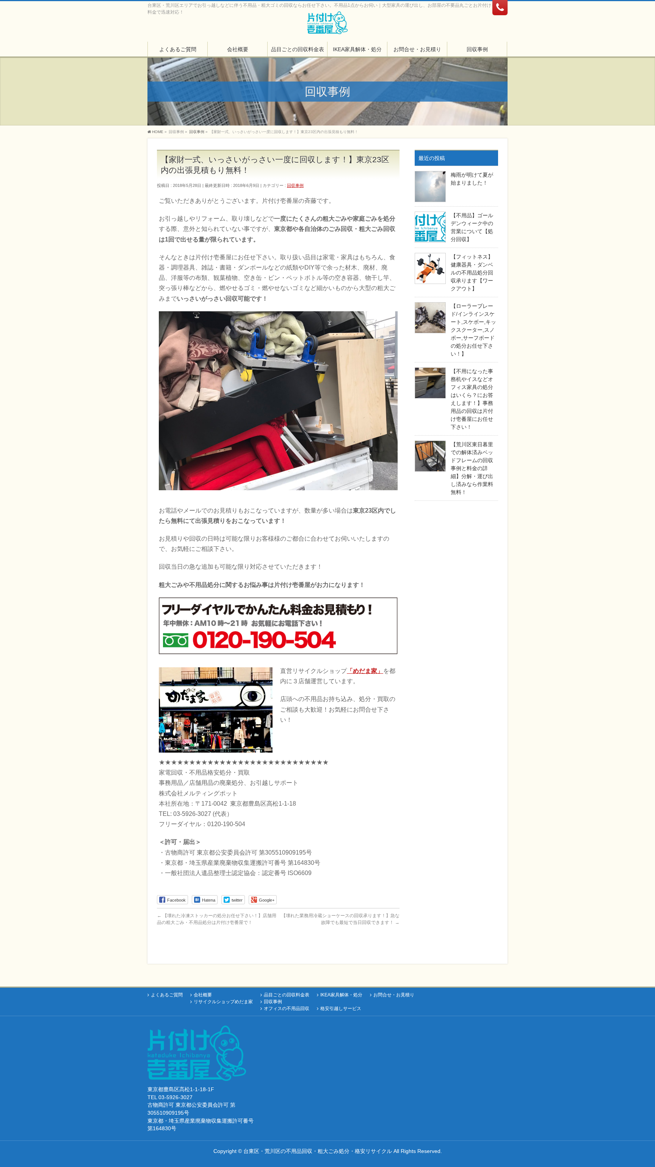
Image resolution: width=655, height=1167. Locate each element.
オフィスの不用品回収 (286, 1008)
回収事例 (295, 185)
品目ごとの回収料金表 (286, 995)
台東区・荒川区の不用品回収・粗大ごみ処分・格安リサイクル (317, 1151)
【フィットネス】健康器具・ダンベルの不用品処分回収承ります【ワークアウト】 (472, 273)
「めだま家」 (365, 671)
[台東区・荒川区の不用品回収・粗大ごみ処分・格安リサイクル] (327, 25)
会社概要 (203, 995)
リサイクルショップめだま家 (223, 1001)
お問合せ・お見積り (393, 995)
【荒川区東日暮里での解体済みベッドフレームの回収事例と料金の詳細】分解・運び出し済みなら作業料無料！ (472, 468)
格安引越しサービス (340, 1008)
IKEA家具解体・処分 (341, 995)
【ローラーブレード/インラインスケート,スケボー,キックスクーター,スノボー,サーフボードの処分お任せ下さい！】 (473, 330)
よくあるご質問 (167, 995)
